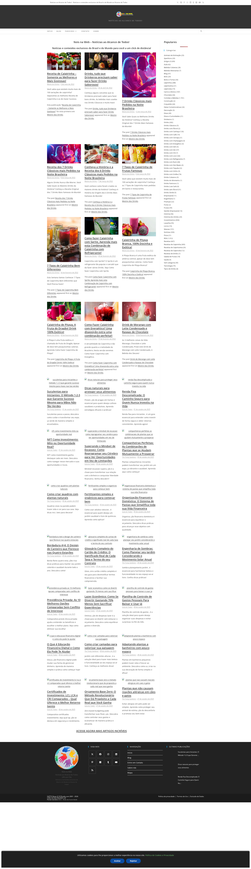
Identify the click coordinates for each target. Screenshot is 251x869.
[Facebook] (100, 754)
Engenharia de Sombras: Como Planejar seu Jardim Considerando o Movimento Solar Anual (138, 554)
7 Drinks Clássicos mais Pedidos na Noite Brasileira (137, 104)
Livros (166, 226)
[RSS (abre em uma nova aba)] (203, 2)
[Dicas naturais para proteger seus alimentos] (101, 383)
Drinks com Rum (170, 162)
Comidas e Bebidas (171, 98)
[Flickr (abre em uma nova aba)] (196, 2)
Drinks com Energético (172, 144)
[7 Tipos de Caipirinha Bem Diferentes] (64, 260)
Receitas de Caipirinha (172, 244)
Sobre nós (131, 767)
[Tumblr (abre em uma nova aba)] (193, 2)
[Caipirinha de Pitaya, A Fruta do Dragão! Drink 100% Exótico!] (64, 319)
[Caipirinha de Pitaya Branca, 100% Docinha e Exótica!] (139, 234)
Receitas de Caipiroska (172, 250)
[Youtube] (116, 762)
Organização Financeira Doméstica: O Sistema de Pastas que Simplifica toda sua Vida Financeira (138, 503)
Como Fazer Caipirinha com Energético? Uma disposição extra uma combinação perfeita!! (99, 330)
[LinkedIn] (116, 754)
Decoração (168, 110)
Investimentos (169, 220)
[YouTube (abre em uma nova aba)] (200, 2)
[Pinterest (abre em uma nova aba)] (184, 2)
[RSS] (92, 770)
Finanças (167, 201)
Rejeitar (133, 861)
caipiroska (168, 89)
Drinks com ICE (170, 153)
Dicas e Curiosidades (172, 116)
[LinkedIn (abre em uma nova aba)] (190, 2)
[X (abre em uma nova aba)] (177, 2)
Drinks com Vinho (171, 171)
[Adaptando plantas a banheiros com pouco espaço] (139, 639)
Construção (168, 101)
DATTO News (52, 796)
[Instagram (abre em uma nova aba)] (187, 2)
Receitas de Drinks (171, 253)
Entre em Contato (135, 762)
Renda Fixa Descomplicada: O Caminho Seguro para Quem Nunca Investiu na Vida (138, 399)
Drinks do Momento (172, 180)
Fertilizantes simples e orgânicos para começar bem (100, 497)
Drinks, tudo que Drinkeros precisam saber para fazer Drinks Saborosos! (101, 79)
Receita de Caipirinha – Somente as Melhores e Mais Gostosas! (62, 77)
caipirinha (168, 83)
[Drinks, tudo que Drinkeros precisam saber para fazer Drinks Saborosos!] (101, 68)
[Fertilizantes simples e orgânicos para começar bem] (101, 489)
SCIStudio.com (64, 796)
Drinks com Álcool (171, 128)
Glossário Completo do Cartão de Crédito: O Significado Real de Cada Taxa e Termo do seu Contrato (100, 556)
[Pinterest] (92, 762)
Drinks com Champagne (173, 141)
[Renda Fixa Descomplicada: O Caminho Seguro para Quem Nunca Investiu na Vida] (139, 386)
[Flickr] (100, 762)
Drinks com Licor (170, 156)
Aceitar (117, 861)
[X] (92, 754)
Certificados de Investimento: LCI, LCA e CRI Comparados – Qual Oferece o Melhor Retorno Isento (63, 699)
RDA (165, 238)
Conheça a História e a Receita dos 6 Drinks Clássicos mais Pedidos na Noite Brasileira (101, 172)
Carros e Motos (170, 92)
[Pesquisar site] (201, 31)
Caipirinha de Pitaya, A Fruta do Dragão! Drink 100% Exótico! (61, 328)
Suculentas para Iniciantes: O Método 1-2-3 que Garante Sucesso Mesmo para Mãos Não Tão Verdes (63, 399)
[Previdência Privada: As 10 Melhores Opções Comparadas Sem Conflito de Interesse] (64, 594)
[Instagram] (108, 754)
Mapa (129, 772)
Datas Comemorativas (172, 107)
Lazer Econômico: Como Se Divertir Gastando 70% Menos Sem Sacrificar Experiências (101, 602)
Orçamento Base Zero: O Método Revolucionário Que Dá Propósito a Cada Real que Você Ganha (100, 697)
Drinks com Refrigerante (173, 159)
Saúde (166, 259)
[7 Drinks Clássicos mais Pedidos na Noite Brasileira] (139, 96)
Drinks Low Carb (170, 186)
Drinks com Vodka (171, 174)
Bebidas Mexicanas (171, 70)
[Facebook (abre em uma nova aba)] (181, 2)
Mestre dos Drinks (55, 114)
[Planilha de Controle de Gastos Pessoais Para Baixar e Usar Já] (139, 591)
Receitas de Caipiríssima (173, 247)
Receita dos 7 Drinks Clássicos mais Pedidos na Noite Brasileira (63, 170)
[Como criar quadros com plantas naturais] (64, 489)
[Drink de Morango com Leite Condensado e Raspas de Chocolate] (139, 319)
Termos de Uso (182, 796)
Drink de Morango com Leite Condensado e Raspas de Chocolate (136, 328)
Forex (166, 205)
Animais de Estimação (172, 55)
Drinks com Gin (170, 150)
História (167, 214)
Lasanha (167, 223)
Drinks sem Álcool (171, 189)
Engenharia (168, 198)
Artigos (166, 61)
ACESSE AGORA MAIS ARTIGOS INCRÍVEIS (101, 731)
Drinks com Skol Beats (172, 165)
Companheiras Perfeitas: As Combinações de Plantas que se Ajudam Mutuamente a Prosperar (138, 448)
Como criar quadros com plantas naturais (62, 496)
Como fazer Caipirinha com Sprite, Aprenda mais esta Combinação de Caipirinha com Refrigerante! (101, 245)
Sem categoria (169, 262)
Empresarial (168, 195)
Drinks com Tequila (171, 168)
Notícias (167, 232)
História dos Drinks (171, 217)
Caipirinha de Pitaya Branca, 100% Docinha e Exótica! (137, 243)
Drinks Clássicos (170, 125)
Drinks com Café (170, 134)
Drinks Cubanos (170, 177)
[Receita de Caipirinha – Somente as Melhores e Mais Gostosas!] (64, 68)
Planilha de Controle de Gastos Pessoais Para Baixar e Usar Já (137, 600)
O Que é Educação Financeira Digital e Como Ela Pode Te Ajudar (63, 647)
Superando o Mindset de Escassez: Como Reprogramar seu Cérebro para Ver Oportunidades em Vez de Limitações (101, 453)
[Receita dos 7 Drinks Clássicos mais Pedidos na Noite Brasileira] (64, 162)
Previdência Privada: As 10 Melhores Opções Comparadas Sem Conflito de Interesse (63, 605)
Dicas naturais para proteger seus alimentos (100, 389)
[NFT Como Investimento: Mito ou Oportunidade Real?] (64, 434)
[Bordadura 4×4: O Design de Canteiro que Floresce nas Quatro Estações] (64, 540)
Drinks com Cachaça (171, 131)
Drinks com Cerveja (171, 137)
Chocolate (168, 95)
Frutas (166, 208)
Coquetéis (168, 104)
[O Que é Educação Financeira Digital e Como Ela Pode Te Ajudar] (64, 639)
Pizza (166, 235)
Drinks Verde (169, 192)
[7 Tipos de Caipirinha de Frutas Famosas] (139, 162)
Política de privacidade (166, 796)
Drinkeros (168, 119)
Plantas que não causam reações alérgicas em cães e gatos (138, 692)
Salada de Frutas (170, 256)
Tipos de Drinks (170, 269)
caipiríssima (168, 86)
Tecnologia (168, 266)
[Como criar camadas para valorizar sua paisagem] (101, 639)
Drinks (166, 122)
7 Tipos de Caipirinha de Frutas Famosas (137, 168)
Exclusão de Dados (197, 796)
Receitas (167, 241)
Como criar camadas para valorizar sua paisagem (101, 646)
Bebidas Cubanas (170, 67)
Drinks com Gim (170, 147)
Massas (167, 229)
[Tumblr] (108, 762)
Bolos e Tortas (169, 80)
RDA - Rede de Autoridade (67, 799)
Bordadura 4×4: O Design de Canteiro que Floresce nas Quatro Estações (63, 548)
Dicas (166, 113)
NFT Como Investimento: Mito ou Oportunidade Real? (62, 443)
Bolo (165, 76)
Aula (165, 64)
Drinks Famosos (170, 183)
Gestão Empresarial (171, 211)
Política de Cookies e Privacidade (159, 855)
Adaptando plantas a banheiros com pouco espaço (135, 647)
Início (129, 752)
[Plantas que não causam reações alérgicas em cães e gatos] (139, 683)
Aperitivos (168, 58)
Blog (165, 73)
